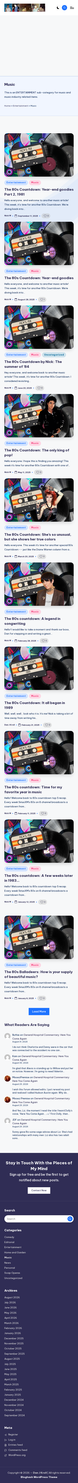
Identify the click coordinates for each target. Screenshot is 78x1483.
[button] (70, 1218)
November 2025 (14, 1343)
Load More (39, 1011)
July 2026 (10, 1302)
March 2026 (11, 1323)
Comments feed (17, 1450)
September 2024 (14, 1415)
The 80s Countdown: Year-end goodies (39, 278)
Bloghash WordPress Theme (39, 1477)
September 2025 (14, 1353)
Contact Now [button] (39, 1190)
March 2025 (11, 1384)
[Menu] (72, 8)
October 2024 (13, 1410)
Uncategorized (54, 354)
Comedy (9, 1237)
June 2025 (10, 1369)
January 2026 (12, 1333)
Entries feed (15, 1444)
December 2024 (14, 1399)
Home (7, 106)
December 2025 (14, 1338)
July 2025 (10, 1364)
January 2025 (12, 1394)
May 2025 (10, 1374)
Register (13, 1434)
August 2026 (12, 1297)
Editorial (9, 1242)
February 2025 (13, 1389)
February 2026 (13, 1328)
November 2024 (14, 1405)
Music (35, 182)
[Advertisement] (39, 45)
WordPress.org (17, 1455)
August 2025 (12, 1358)
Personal (9, 1267)
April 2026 (10, 1317)
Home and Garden (15, 1252)
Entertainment (20, 106)
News (7, 1262)
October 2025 (13, 1348)
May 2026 (10, 1312)
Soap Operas (12, 1272)
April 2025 (10, 1379)
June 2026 (10, 1307)
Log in (11, 1439)
